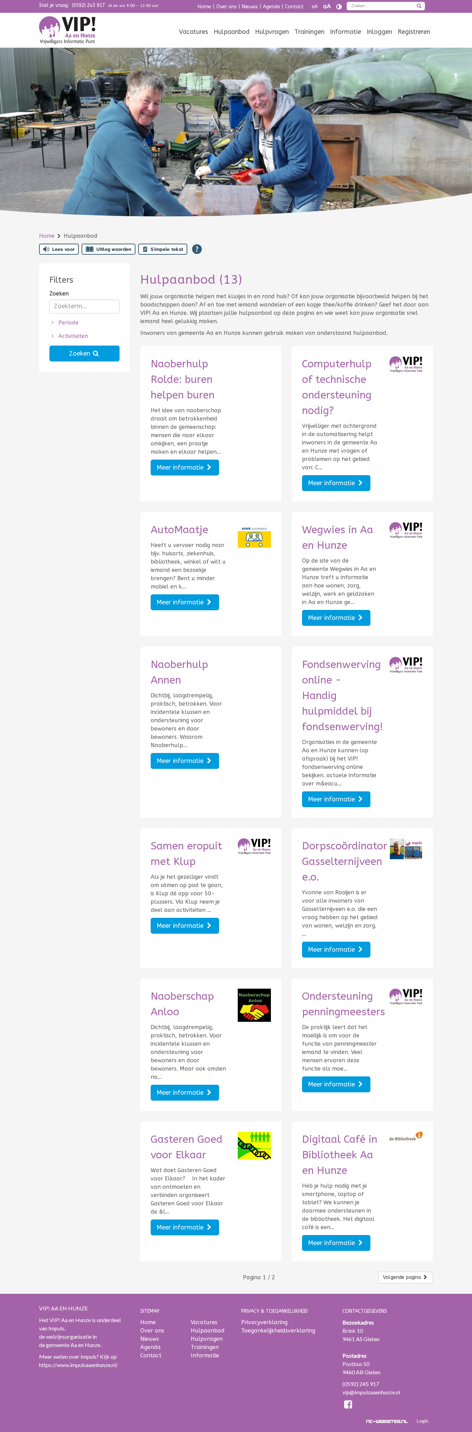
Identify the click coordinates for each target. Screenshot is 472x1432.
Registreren (414, 32)
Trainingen (309, 32)
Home (204, 7)
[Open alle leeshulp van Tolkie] (197, 249)
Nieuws (250, 7)
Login (422, 1421)
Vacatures (193, 32)
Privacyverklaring (264, 1322)
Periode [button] (67, 322)
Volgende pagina (402, 1277)
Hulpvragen (272, 32)
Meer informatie (181, 467)
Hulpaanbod (231, 32)
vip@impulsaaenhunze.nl (371, 1392)
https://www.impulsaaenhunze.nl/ (78, 1365)
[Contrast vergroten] (339, 7)
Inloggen (379, 32)
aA (315, 7)
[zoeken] (419, 6)
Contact (294, 7)
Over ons (226, 7)
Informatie (345, 32)
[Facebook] (348, 1405)
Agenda (271, 7)
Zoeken (59, 293)
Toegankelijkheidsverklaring (278, 1330)
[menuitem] (193, 32)
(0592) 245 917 (88, 5)
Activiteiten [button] (72, 336)
